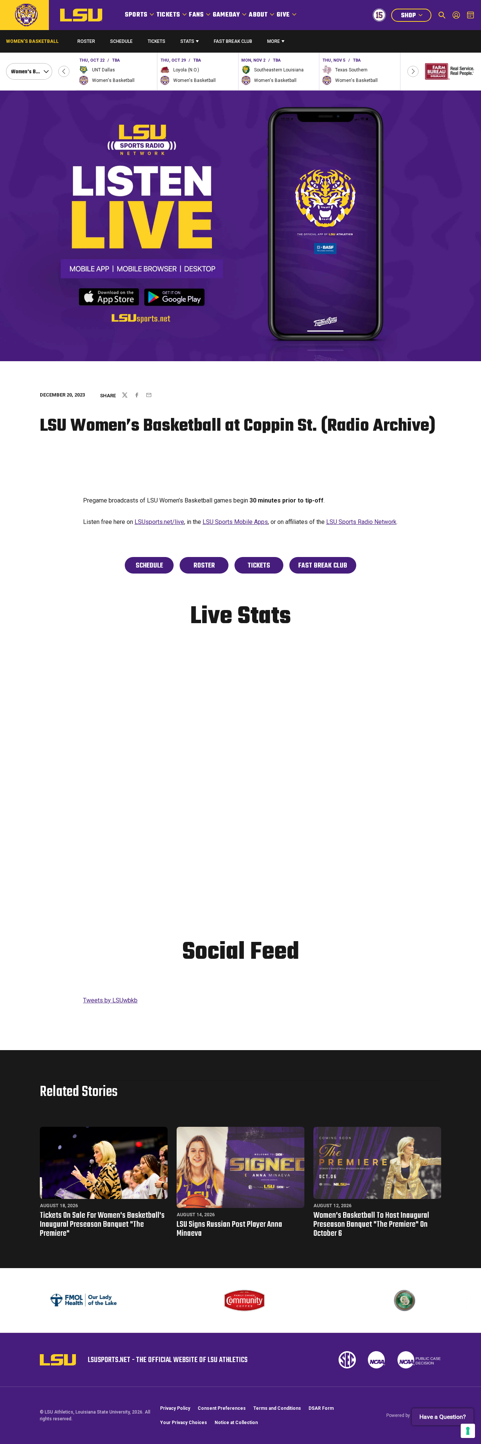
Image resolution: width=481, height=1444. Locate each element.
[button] (64, 71)
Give (283, 15)
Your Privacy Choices (183, 1422)
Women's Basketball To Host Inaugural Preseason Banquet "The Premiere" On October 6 (371, 1224)
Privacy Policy (175, 1408)
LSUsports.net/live (159, 521)
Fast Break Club (233, 41)
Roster (86, 41)
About (258, 15)
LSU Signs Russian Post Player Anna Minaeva (229, 1229)
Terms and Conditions (277, 1408)
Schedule (121, 41)
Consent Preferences (222, 1408)
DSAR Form (321, 1408)
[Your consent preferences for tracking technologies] (468, 1431)
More (273, 41)
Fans (196, 15)
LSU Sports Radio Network (361, 521)
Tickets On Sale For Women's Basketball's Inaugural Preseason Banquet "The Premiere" (102, 1224)
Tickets (168, 15)
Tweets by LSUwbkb (110, 1000)
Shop (416, 16)
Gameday (226, 15)
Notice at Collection (236, 1422)
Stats (187, 41)
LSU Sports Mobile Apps (235, 521)
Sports (136, 15)
